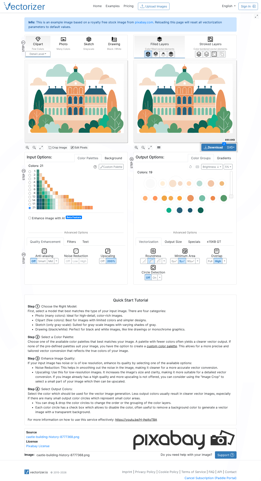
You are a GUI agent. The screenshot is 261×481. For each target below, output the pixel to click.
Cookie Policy (168, 472)
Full (210, 261)
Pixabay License (37, 446)
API (219, 472)
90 (190, 261)
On (154, 277)
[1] (163, 54)
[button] (229, 6)
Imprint (127, 472)
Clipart (38, 46)
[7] (199, 54)
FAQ (211, 472)
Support (223, 455)
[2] (214, 54)
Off (148, 277)
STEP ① (23, 46)
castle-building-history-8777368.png (52, 437)
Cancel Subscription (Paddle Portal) (211, 478)
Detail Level (37, 53)
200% (111, 261)
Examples (113, 6)
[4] (171, 54)
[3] (222, 54)
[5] (207, 54)
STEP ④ (131, 162)
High (83, 261)
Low (75, 261)
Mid (50, 261)
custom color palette (162, 346)
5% (227, 166)
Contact (231, 472)
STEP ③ (23, 258)
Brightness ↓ (211, 166)
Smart (42, 261)
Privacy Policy (145, 472)
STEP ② (23, 174)
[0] (148, 54)
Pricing (129, 6)
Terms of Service (193, 472)
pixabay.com (144, 22)
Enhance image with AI (56, 218)
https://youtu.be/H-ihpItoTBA (136, 419)
